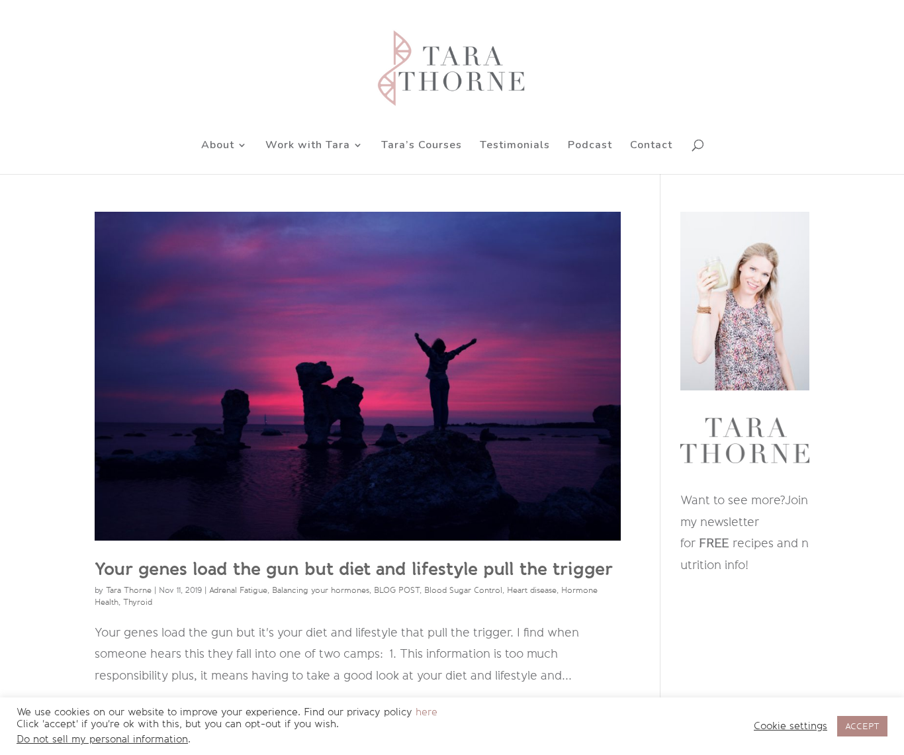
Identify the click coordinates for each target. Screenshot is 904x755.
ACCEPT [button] (862, 726)
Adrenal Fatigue (238, 590)
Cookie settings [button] (790, 726)
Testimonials (515, 146)
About (217, 146)
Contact (651, 146)
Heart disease (532, 590)
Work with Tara (307, 146)
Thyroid (137, 602)
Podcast (590, 146)
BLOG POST (397, 590)
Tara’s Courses (421, 146)
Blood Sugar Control (463, 590)
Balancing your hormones (320, 590)
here (426, 712)
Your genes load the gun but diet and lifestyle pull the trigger (354, 569)
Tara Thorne (129, 590)
